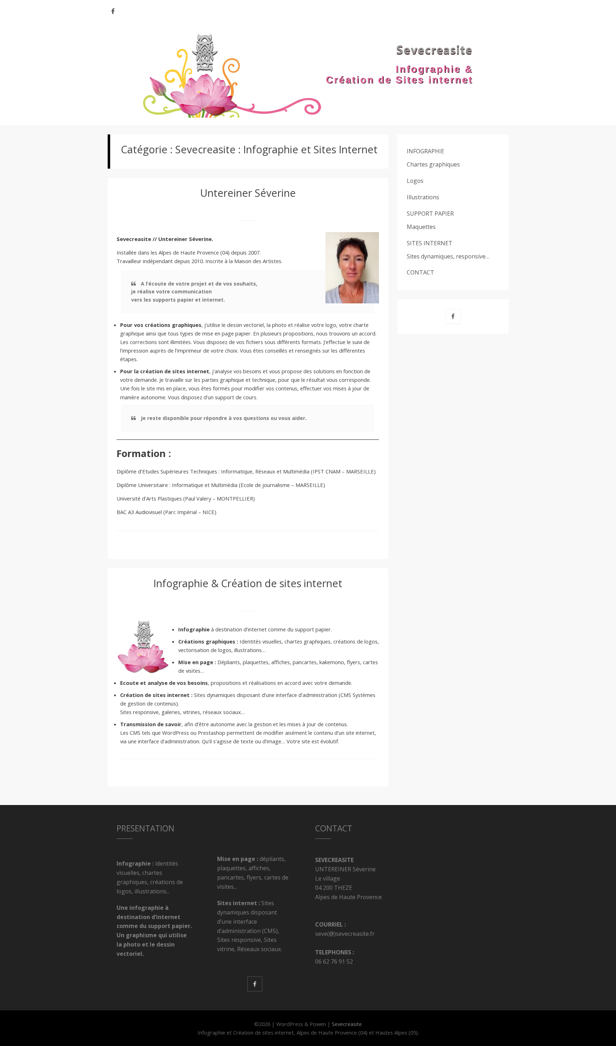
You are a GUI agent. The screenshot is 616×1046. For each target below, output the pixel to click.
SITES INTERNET (429, 243)
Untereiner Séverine (248, 193)
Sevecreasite (347, 1023)
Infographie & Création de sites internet (247, 583)
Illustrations (423, 197)
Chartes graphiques (433, 164)
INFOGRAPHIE (425, 151)
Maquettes (421, 227)
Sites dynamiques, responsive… (448, 256)
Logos (415, 181)
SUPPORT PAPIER (430, 213)
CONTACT (420, 272)
